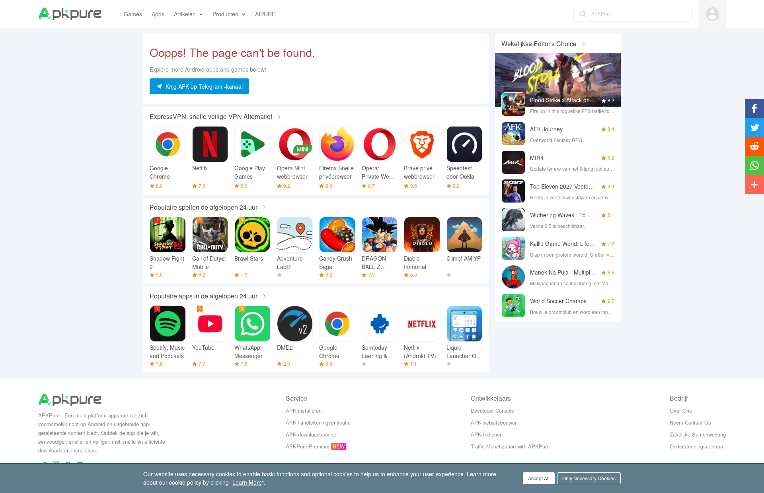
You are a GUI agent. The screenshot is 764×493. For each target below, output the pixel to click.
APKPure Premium (307, 446)
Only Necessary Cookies (589, 478)
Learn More (247, 482)
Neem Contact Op (690, 422)
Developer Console (492, 410)
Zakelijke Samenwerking (698, 434)
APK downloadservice (311, 434)
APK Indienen (487, 434)
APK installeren (304, 410)
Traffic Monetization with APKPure (510, 446)
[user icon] (712, 14)
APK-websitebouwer (493, 422)
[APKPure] (69, 14)
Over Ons (681, 410)
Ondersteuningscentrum (697, 446)
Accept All (539, 478)
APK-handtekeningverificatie (318, 422)
